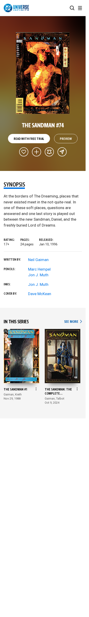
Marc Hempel (39, 269)
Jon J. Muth (38, 275)
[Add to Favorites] (23, 151)
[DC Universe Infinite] (16, 7)
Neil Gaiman (38, 259)
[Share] (62, 151)
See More (73, 321)
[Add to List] (36, 151)
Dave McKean (39, 293)
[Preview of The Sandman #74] (43, 73)
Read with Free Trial (29, 139)
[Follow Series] (49, 151)
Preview (66, 139)
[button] (72, 8)
